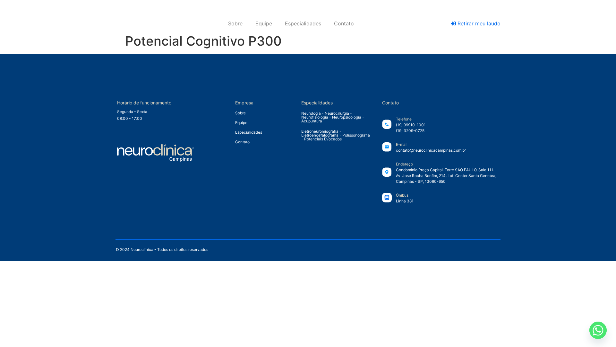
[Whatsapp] (598, 330)
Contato (344, 23)
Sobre (235, 23)
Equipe (263, 23)
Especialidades (303, 23)
